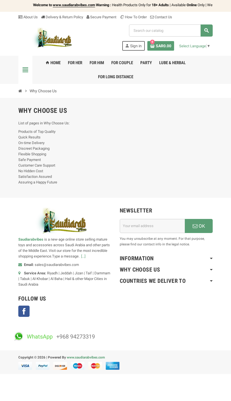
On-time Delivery (31, 143)
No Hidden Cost (30, 171)
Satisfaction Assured (35, 176)
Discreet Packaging (34, 148)
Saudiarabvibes (30, 239)
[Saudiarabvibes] (54, 37)
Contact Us (163, 17)
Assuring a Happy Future (37, 182)
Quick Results (29, 137)
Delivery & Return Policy (64, 17)
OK (201, 226)
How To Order (135, 17)
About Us (30, 17)
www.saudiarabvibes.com (86, 357)
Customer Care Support (36, 165)
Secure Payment (103, 17)
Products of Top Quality (36, 131)
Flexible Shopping (32, 154)
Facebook (24, 311)
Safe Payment (29, 160)
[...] (83, 256)
